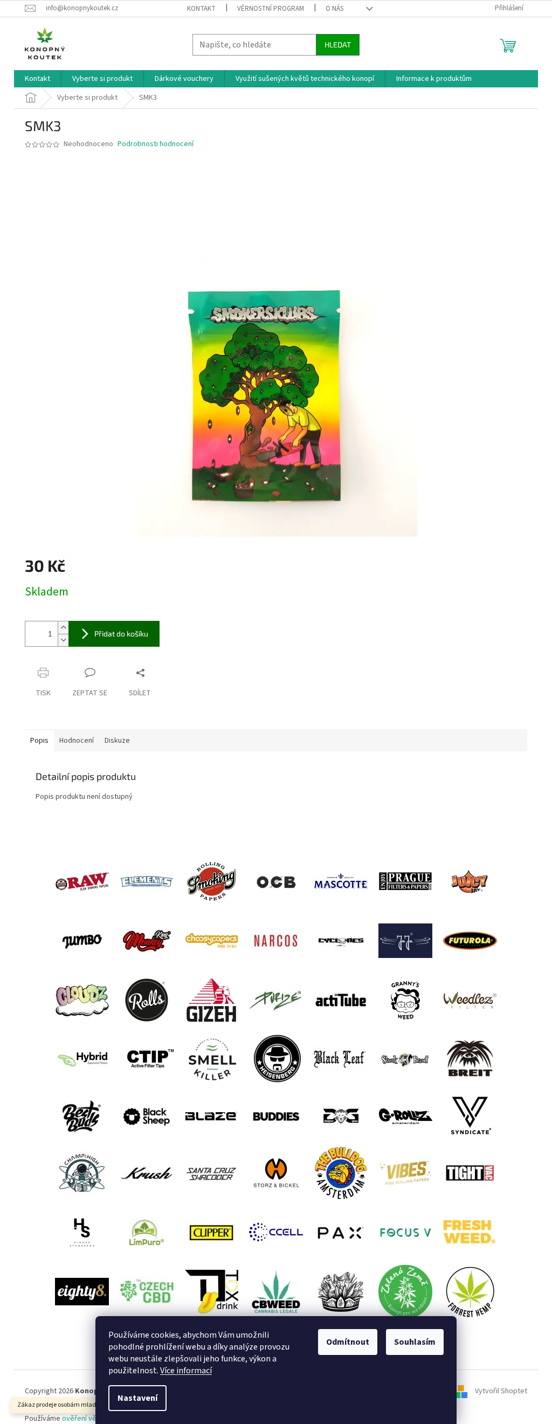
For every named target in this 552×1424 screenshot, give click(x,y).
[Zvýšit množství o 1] (63, 627)
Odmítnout (347, 1342)
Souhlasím (415, 1342)
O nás (334, 8)
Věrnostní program (270, 8)
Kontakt (201, 8)
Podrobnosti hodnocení (156, 144)
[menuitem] (37, 78)
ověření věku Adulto (94, 1418)
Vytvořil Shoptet (501, 1391)
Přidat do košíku (121, 633)
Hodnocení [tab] (76, 740)
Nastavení (137, 1398)
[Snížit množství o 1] (63, 640)
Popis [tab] (39, 740)
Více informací (186, 1371)
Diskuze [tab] (117, 740)
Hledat (338, 44)
